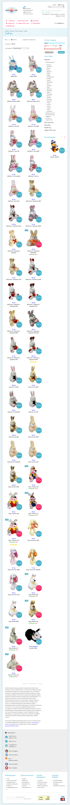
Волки (48, 70)
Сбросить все (49, 52)
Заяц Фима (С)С (13, 648)
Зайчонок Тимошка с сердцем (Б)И (13, 304)
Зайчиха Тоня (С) (33, 175)
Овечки (49, 96)
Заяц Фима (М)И (14, 620)
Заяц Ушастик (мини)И (33, 568)
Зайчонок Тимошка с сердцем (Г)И (33, 304)
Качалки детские (50, 114)
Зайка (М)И (33, 75)
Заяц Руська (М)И (33, 436)
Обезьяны (49, 94)
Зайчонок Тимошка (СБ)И (33, 278)
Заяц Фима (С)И (33, 621)
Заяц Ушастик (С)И (13, 593)
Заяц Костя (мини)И (14, 411)
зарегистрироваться (46, 12)
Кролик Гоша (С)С (13, 674)
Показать (61, 52)
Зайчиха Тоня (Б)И (33, 125)
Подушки (48, 116)
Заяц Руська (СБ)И (13, 486)
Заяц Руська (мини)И (13, 461)
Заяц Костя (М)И (33, 386)
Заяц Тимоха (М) (14, 512)
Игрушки (12, 31)
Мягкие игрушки (19, 31)
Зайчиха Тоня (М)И (33, 150)
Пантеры (49, 99)
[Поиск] (63, 7)
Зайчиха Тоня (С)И (13, 200)
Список (15, 39)
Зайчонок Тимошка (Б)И (33, 200)
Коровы (49, 78)
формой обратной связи (11, 726)
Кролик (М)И (33, 647)
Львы (48, 87)
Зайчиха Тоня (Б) (13, 125)
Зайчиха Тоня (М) (13, 150)
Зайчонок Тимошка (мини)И (14, 250)
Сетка (8, 39)
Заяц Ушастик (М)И (14, 568)
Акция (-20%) (49, 120)
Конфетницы (50, 77)
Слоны (48, 106)
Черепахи (49, 111)
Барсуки (49, 65)
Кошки (48, 80)
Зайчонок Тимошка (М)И (33, 225)
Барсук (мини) (54, 156)
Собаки (49, 108)
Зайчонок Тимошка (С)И (13, 278)
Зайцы (25, 31)
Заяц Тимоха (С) (33, 513)
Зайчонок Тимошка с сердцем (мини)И (33, 331)
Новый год (47, 127)
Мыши (48, 92)
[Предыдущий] (61, 137)
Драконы (49, 71)
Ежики (48, 73)
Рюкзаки (48, 118)
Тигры (48, 109)
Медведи (49, 90)
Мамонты (49, 89)
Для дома (47, 125)
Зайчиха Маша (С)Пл (33, 100)
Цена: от (46, 46)
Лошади (49, 85)
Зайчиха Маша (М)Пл (13, 100)
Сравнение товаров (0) (29, 39)
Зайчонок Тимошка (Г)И (13, 225)
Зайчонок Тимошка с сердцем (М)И (13, 331)
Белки (48, 68)
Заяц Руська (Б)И (14, 436)
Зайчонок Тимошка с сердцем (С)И (13, 357)
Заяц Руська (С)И (33, 461)
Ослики (49, 97)
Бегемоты (49, 66)
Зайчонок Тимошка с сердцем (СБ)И (33, 357)
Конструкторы (48, 122)
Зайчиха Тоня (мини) (13, 175)
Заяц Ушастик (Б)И (33, 539)
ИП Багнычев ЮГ (21, 797)
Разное (49, 104)
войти (57, 10)
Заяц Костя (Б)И (14, 386)
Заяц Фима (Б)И (33, 594)
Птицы (48, 102)
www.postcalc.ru (27, 798)
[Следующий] (64, 137)
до (56, 46)
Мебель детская (50, 113)
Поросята (49, 101)
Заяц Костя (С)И (33, 411)
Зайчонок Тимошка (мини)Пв (33, 251)
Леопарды (50, 82)
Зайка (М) (14, 75)
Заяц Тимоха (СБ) (13, 540)
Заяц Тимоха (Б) (33, 486)
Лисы (48, 83)
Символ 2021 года (49, 130)
